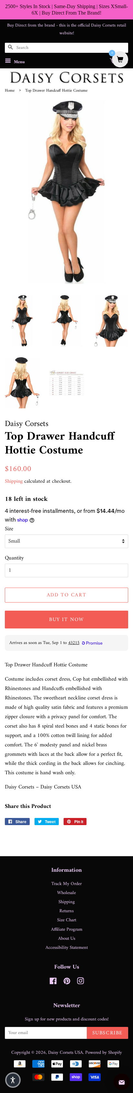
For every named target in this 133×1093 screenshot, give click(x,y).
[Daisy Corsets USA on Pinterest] (66, 983)
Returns (66, 911)
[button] (13, 1080)
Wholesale (66, 893)
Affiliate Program (66, 930)
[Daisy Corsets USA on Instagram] (80, 983)
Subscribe (107, 1033)
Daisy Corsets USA (65, 1053)
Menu (19, 62)
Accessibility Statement (67, 948)
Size (9, 529)
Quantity (14, 558)
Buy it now (66, 619)
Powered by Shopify (103, 1053)
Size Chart (66, 920)
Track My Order (66, 884)
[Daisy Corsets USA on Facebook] (53, 983)
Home (10, 90)
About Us (66, 939)
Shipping (14, 481)
